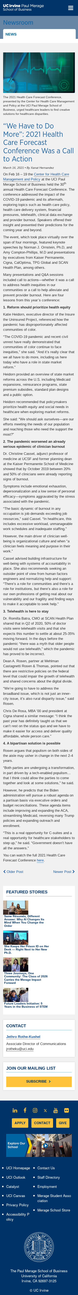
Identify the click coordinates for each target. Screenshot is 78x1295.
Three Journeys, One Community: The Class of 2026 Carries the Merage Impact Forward (26, 978)
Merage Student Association (54, 1198)
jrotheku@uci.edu (19, 1049)
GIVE (63, 1122)
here (40, 860)
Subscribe (37, 1082)
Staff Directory (48, 1177)
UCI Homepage (18, 1168)
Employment (47, 1186)
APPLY (20, 1122)
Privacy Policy (18, 1205)
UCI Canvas (17, 1196)
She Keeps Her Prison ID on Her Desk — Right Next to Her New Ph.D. (26, 949)
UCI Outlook (17, 1178)
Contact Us (46, 1167)
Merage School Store (54, 1211)
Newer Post (62, 872)
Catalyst (14, 1187)
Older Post (14, 872)
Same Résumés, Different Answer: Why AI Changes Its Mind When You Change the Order (24, 920)
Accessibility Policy (17, 1216)
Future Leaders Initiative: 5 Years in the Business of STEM (26, 1005)
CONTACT (42, 1122)
